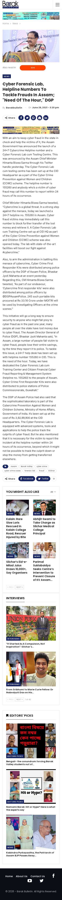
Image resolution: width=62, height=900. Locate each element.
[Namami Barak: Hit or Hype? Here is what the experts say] (31, 786)
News (7, 76)
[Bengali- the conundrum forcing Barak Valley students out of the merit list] (31, 740)
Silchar (51, 470)
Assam (14, 466)
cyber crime (42, 466)
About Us (21, 876)
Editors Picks (15, 756)
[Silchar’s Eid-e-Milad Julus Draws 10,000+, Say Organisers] (17, 550)
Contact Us (37, 876)
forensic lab (29, 470)
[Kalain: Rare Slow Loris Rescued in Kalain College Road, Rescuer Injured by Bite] (17, 507)
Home (9, 876)
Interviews (13, 638)
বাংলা (33, 67)
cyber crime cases (12, 470)
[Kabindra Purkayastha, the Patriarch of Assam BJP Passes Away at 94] (31, 832)
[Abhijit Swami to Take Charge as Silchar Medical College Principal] (44, 507)
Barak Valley (27, 466)
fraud (41, 470)
